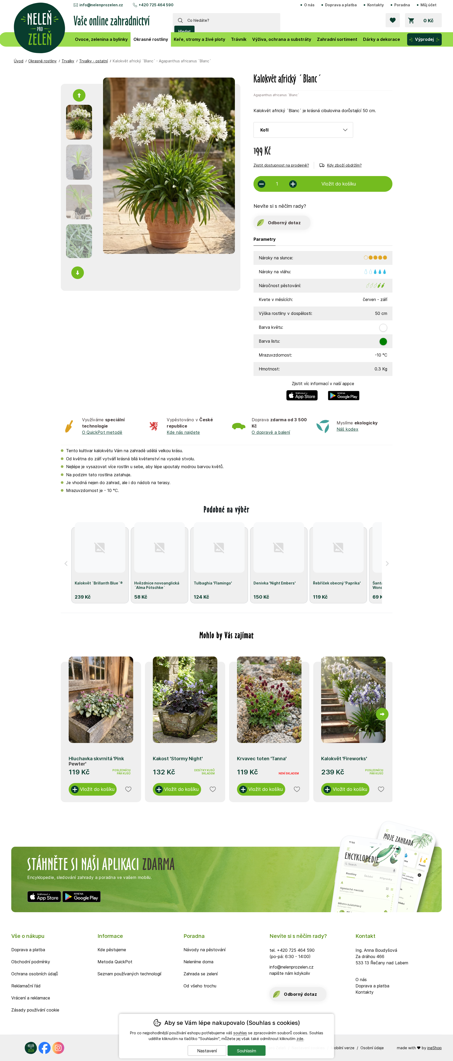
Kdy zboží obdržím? (344, 165)
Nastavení (207, 1050)
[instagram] (58, 1048)
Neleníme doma (198, 961)
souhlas (240, 1033)
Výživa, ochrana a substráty (281, 39)
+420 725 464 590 (156, 5)
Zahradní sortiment (337, 39)
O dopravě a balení (271, 432)
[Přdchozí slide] (71, 714)
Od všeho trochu (200, 985)
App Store (302, 391)
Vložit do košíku (97, 789)
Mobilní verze (342, 1048)
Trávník (238, 39)
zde (299, 1038)
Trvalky (68, 61)
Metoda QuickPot (115, 961)
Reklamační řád (26, 985)
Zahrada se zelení (201, 973)
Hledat (184, 31)
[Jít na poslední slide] (79, 95)
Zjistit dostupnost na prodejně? (281, 165)
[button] (66, 563)
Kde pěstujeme (112, 949)
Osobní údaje (372, 1048)
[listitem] (79, 122)
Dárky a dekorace (381, 39)
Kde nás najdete (183, 432)
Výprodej (424, 39)
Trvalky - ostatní (93, 61)
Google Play (343, 391)
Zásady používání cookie (35, 1010)
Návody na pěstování (204, 949)
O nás (309, 5)
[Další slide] (77, 272)
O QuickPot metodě (102, 432)
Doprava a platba (341, 5)
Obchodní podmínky (30, 961)
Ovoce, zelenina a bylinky (101, 39)
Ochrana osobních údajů (34, 973)
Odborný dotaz (284, 222)
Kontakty (375, 5)
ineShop (434, 1048)
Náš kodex (347, 429)
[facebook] (45, 1048)
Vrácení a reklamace (30, 997)
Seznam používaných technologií (129, 973)
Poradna (402, 5)
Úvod (18, 61)
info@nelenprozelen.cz (101, 5)
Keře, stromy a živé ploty (199, 39)
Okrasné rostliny (42, 61)
